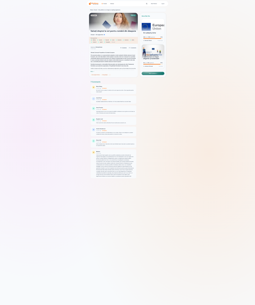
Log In (163, 3)
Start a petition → (153, 73)
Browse (112, 3)
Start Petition (154, 3)
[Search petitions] (146, 3)
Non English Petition (95, 74)
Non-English (93, 15)
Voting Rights (105, 74)
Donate (105, 3)
